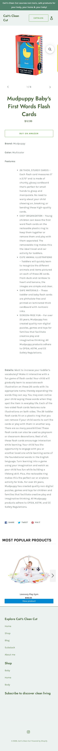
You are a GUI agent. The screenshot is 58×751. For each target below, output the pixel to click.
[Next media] (50, 87)
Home (8, 626)
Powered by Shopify (39, 741)
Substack (10, 647)
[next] (53, 576)
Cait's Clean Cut (11, 18)
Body (7, 684)
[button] (50, 49)
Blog (7, 640)
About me (10, 654)
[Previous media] (8, 87)
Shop (7, 633)
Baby (7, 670)
